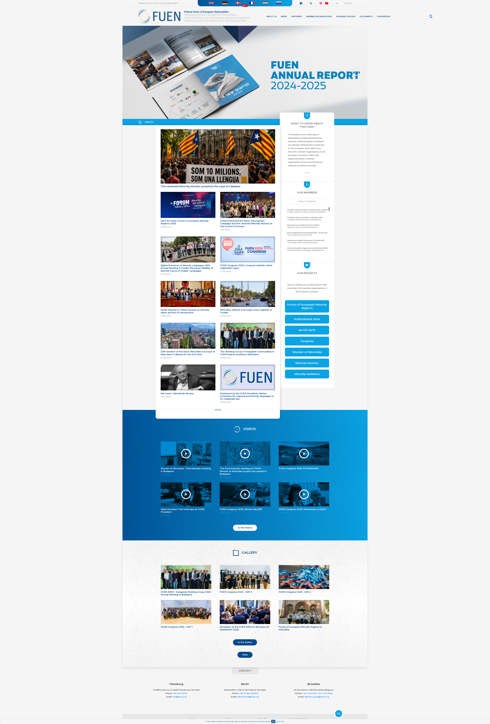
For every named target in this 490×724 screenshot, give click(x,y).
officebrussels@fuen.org (316, 697)
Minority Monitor (307, 363)
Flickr (245, 654)
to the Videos (245, 527)
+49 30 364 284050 (248, 693)
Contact (348, 3)
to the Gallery (245, 642)
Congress (307, 341)
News (284, 16)
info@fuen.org (180, 697)
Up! (338, 714)
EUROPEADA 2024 (307, 319)
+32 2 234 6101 (309, 693)
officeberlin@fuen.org (248, 697)
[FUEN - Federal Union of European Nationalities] (194, 16)
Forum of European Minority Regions (307, 306)
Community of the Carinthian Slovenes (305, 241)
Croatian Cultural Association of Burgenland (304, 218)
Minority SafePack (307, 374)
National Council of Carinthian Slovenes (303, 226)
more (218, 409)
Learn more (280, 721)
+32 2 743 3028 (324, 693)
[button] (307, 202)
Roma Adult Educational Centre (307, 234)
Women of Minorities (307, 352)
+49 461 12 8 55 (180, 693)
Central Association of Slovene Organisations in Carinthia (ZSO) (307, 250)
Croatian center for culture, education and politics (307, 211)
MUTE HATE (307, 330)
